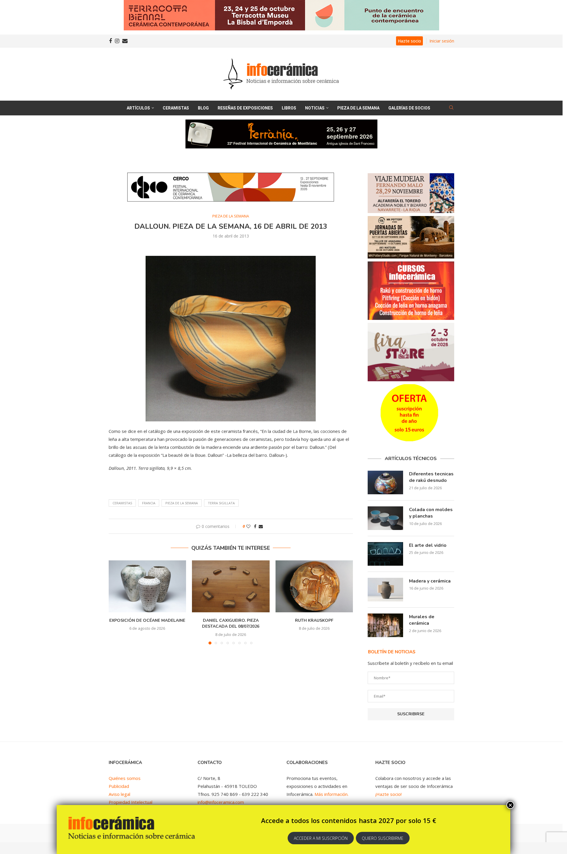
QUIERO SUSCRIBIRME (382, 838)
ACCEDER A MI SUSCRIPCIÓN (321, 838)
